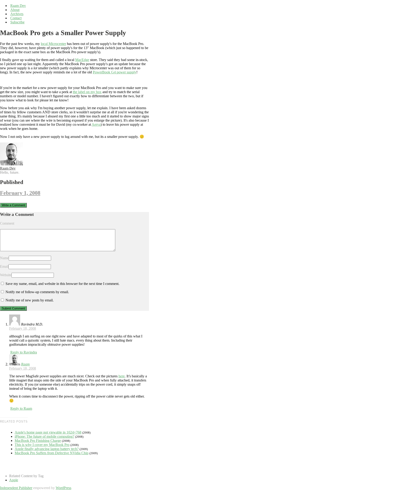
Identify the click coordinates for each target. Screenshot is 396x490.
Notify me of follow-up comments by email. (37, 292)
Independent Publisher (16, 488)
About (14, 10)
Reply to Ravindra (23, 352)
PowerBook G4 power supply (114, 72)
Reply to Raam (21, 408)
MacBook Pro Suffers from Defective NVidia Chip (51, 453)
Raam (25, 364)
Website (5, 275)
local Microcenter (53, 44)
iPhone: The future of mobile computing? (44, 436)
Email (4, 266)
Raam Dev (18, 6)
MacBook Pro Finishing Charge (38, 441)
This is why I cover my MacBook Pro (42, 445)
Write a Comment (13, 205)
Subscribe (17, 22)
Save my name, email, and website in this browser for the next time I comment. (62, 284)
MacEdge (82, 60)
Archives (16, 14)
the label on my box (87, 92)
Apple (13, 480)
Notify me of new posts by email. (30, 300)
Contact (16, 18)
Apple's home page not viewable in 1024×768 (48, 432)
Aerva (96, 124)
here (121, 376)
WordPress (63, 488)
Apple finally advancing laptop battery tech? (47, 449)
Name (4, 258)
